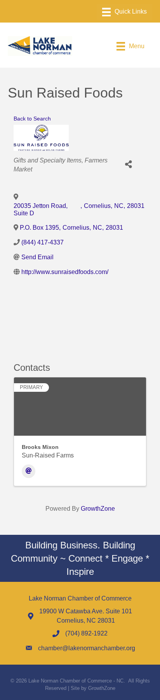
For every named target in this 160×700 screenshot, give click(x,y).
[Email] (28, 471)
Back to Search (32, 118)
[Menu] (124, 12)
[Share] (128, 164)
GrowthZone (98, 508)
